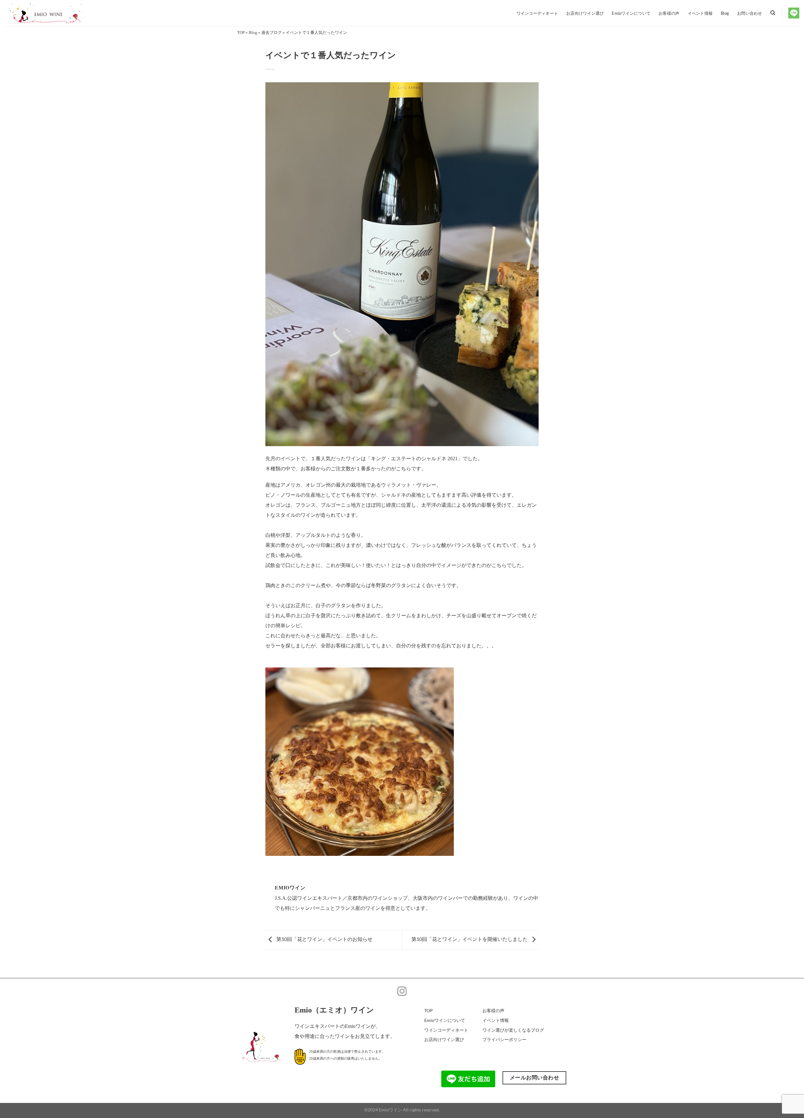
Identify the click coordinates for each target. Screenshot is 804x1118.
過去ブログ (271, 32)
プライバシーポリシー (504, 1039)
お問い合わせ (749, 13)
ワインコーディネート (537, 13)
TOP (241, 32)
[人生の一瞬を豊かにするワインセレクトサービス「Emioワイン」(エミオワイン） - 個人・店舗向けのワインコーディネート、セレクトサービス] (52, 13)
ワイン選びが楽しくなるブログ (513, 1030)
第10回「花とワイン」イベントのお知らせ (323, 939)
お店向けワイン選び (585, 13)
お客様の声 (669, 13)
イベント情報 (700, 13)
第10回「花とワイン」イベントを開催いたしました (470, 939)
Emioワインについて (631, 13)
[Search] (772, 13)
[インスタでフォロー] (402, 992)
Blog (725, 13)
